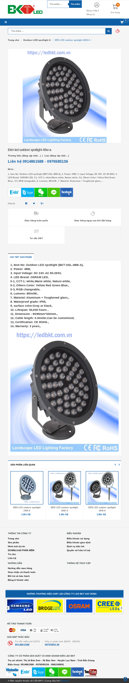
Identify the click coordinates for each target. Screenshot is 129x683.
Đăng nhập (92, 10)
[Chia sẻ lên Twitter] (34, 203)
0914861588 (33, 161)
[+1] (42, 203)
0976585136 (57, 161)
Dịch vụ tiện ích (75, 546)
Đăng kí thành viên (18, 580)
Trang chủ (13, 538)
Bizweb (65, 680)
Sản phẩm (13, 542)
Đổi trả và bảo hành (19, 576)
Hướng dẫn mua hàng (20, 568)
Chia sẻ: (11, 203)
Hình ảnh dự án (16, 546)
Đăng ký (91, 14)
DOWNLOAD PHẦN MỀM (21, 550)
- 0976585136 (41, 664)
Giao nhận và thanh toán (22, 572)
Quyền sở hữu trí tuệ (78, 550)
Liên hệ (12, 558)
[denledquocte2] (25, 9)
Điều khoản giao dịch (79, 542)
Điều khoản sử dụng (78, 538)
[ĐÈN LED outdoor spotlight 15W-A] (102, 487)
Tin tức (12, 554)
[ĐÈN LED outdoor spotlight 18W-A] (27, 487)
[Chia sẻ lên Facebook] (27, 203)
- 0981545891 (57, 664)
